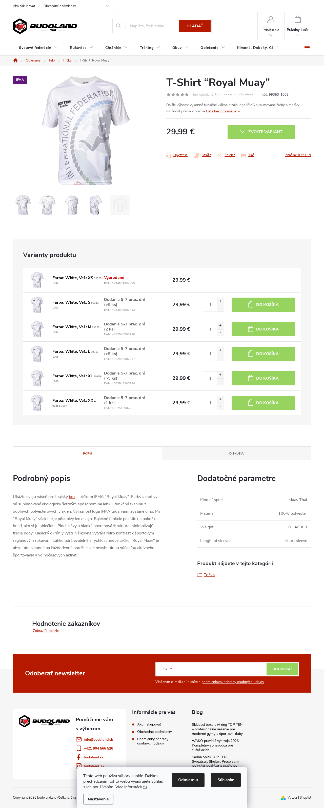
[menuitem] (38, 48)
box (72, 497)
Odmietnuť (188, 780)
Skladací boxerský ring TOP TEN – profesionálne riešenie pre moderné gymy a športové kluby (217, 729)
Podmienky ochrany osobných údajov (152, 741)
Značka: (298, 155)
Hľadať (195, 26)
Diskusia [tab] (236, 453)
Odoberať (282, 669)
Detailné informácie (221, 111)
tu (145, 787)
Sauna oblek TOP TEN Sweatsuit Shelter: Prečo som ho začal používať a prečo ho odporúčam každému (215, 764)
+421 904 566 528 (98, 748)
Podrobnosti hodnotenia (234, 94)
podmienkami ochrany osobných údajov (232, 681)
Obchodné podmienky (60, 6)
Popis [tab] (87, 453)
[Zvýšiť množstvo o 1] (220, 301)
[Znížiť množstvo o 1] (220, 308)
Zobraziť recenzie (46, 631)
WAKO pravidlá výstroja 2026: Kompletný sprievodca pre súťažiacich (215, 745)
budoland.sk (94, 757)
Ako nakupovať (24, 6)
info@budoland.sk (98, 739)
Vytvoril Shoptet (299, 797)
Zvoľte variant (265, 132)
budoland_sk (94, 766)
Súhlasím (225, 780)
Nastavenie (98, 799)
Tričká (209, 575)
